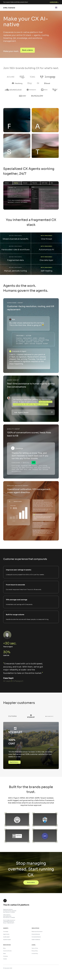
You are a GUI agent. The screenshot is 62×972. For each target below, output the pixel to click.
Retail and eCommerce (37, 931)
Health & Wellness (36, 939)
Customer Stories (7, 950)
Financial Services (36, 934)
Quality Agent (6, 936)
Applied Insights (7, 939)
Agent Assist (6, 934)
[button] (56, 7)
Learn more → (54, 2)
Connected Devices (36, 936)
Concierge (5, 931)
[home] (9, 8)
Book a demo (27, 50)
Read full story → (14, 762)
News (4, 953)
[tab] (8, 183)
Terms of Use (35, 948)
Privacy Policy (35, 950)
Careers (5, 958)
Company (5, 956)
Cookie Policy (35, 953)
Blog (4, 948)
